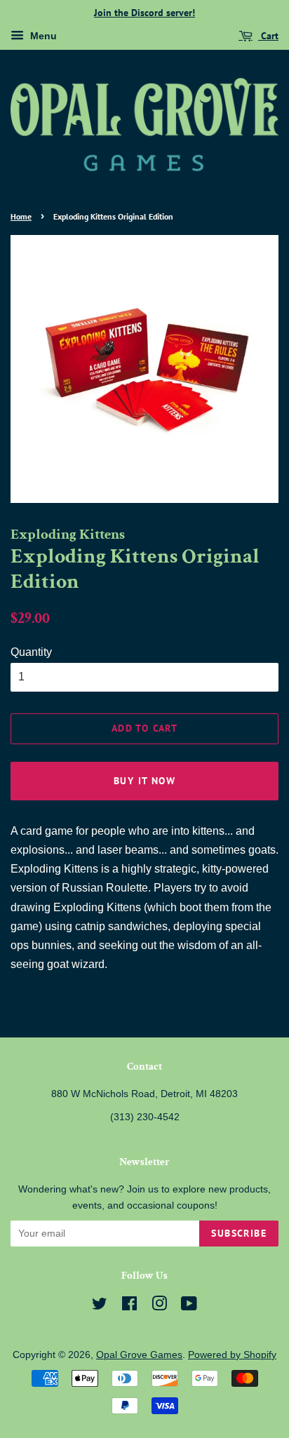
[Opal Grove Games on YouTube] (189, 1306)
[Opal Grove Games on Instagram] (159, 1306)
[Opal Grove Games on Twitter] (99, 1306)
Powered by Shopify (232, 1355)
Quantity (31, 652)
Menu (42, 35)
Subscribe (239, 1233)
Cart (268, 35)
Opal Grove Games (139, 1355)
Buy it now (144, 780)
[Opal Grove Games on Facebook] (129, 1306)
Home (21, 216)
